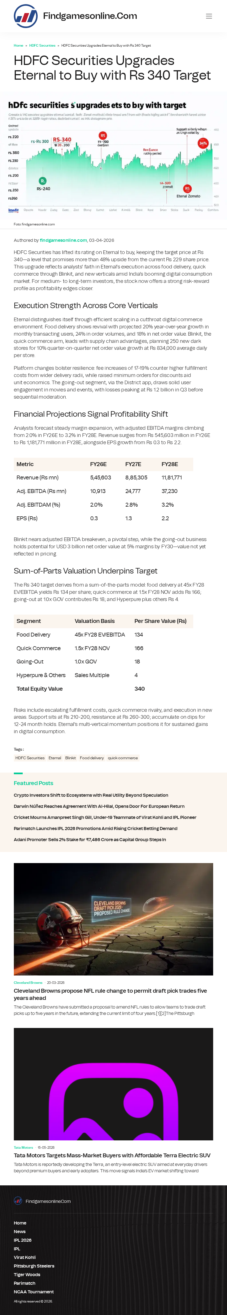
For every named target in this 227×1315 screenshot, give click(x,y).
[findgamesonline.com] (26, 16)
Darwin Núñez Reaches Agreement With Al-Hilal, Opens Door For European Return (113, 806)
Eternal (55, 758)
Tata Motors (23, 1147)
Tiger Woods (27, 1275)
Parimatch (24, 1283)
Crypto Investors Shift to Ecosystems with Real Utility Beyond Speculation (113, 795)
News (19, 1231)
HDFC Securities (42, 45)
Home (18, 45)
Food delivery (92, 758)
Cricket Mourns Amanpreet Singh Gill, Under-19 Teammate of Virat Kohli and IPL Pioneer (113, 817)
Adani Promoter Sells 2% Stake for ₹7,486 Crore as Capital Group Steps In (113, 839)
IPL (17, 1249)
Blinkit (70, 758)
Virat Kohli (25, 1257)
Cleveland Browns (28, 982)
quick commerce (123, 758)
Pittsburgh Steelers (34, 1266)
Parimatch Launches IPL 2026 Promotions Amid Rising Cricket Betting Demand (113, 828)
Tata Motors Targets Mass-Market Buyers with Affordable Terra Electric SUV (113, 1101)
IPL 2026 (23, 1240)
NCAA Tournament (34, 1292)
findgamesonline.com (48, 1201)
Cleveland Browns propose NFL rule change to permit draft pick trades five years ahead (113, 940)
